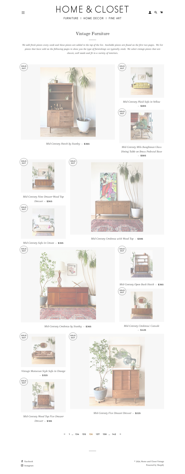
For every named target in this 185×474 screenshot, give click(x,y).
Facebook (28, 461)
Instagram (29, 465)
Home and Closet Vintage (152, 461)
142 (114, 434)
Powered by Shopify (155, 465)
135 (84, 434)
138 (105, 434)
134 (77, 434)
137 (98, 434)
